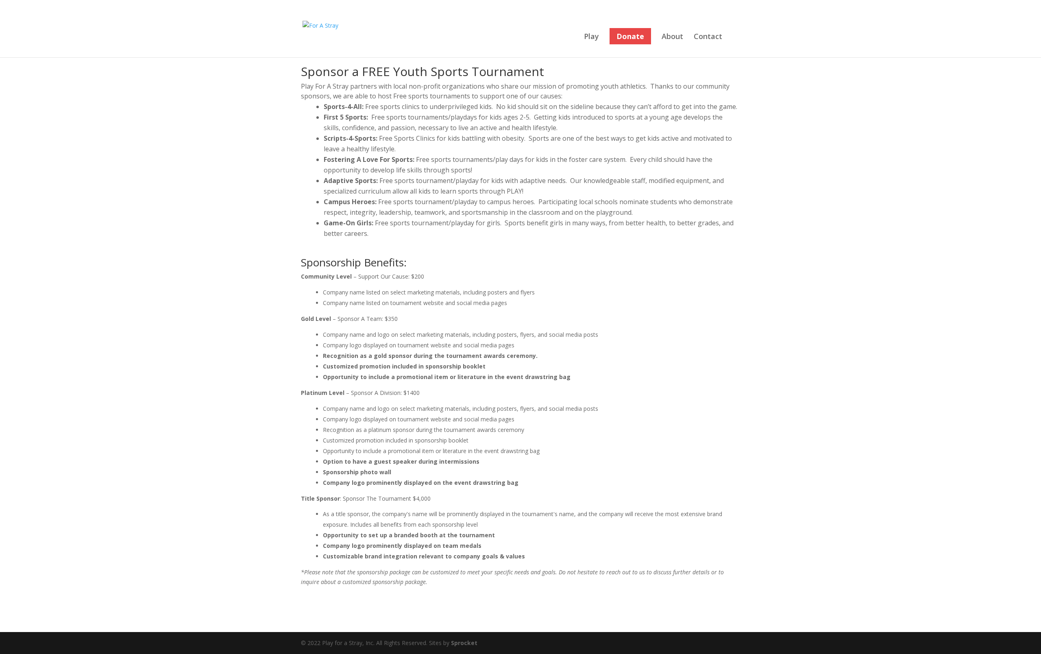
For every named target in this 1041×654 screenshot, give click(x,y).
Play (591, 37)
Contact (708, 37)
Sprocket (464, 643)
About (672, 37)
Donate (630, 36)
